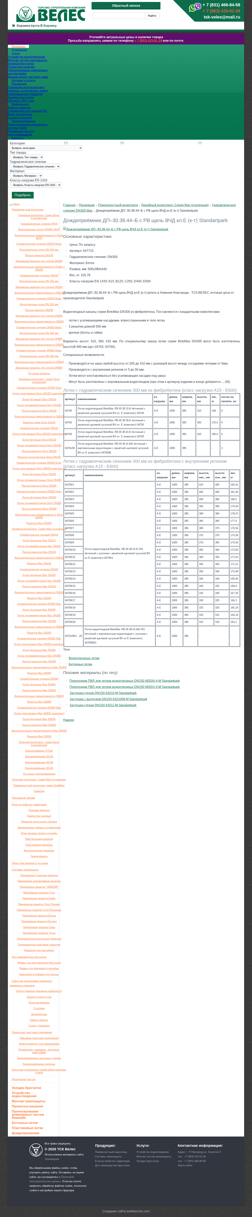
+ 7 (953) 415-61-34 (221, 10)
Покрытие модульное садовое (39, 821)
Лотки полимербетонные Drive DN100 (39, 405)
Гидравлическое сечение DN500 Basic (39, 350)
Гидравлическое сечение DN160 (39, 569)
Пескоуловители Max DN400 (39, 690)
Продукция (87, 205)
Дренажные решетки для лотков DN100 (39, 261)
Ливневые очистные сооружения (39, 1038)
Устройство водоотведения (24, 1094)
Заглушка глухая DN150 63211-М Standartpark (102, 705)
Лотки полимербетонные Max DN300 (39, 655)
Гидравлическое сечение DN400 (39, 678)
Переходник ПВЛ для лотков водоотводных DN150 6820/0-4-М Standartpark (124, 680)
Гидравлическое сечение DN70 (39, 223)
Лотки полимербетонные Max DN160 (39, 580)
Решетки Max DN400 (39, 701)
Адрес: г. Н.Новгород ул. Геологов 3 (199, 1152)
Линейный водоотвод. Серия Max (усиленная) (39, 528)
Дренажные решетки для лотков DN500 (39, 367)
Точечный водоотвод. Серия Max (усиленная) (39, 779)
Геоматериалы (39, 856)
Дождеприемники (25, 1133)
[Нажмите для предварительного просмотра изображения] (115, 229)
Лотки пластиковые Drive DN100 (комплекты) (39, 393)
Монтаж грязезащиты (28, 1101)
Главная (69, 205)
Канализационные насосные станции (39, 1058)
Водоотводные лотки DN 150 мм (39, 281)
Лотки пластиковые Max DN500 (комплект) (39, 713)
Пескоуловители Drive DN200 (39, 485)
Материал (17, 171)
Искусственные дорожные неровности (39, 991)
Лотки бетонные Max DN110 (39, 540)
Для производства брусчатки (29, 957)
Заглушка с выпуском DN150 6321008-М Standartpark (108, 699)
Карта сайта (185, 1165)
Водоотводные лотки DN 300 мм (39, 333)
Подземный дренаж (23, 797)
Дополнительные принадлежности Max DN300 (39, 667)
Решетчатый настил (23, 1079)
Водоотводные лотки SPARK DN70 (39, 229)
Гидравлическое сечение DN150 (39, 275)
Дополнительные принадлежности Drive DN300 (39, 516)
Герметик (39, 791)
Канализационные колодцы (39, 1064)
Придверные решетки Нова (39, 927)
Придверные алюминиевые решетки (39, 881)
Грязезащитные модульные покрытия (39, 938)
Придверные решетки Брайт (39, 898)
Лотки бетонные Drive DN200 (39, 474)
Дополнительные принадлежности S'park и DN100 (39, 268)
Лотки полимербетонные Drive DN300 (39, 503)
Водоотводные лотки (84, 658)
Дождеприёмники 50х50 (39, 768)
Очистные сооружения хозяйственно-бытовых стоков (39, 1071)
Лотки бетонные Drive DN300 (39, 497)
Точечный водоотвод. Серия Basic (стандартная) (39, 743)
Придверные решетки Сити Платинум (39, 910)
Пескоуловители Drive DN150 (39, 451)
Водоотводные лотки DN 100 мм (39, 249)
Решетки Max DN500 (39, 736)
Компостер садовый (39, 815)
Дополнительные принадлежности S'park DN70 (39, 237)
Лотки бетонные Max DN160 (39, 575)
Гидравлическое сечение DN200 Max (39, 603)
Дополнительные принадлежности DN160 (39, 592)
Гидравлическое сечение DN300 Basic (39, 327)
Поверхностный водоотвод (28, 209)
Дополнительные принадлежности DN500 (39, 362)
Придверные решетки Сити (39, 892)
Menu (16, 204)
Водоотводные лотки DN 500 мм (39, 356)
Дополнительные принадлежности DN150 (39, 292)
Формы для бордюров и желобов (39, 968)
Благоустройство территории (29, 804)
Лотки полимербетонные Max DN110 (39, 546)
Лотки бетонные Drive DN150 (39, 439)
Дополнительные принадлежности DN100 (39, 416)
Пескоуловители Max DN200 (39, 621)
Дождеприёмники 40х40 (39, 762)
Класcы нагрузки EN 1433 (28, 180)
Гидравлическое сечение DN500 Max (39, 707)
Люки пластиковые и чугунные (30, 863)
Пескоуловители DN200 (39, 310)
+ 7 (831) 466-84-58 (221, 4)
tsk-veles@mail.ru (222, 17)
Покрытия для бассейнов (39, 950)
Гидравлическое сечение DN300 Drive (39, 491)
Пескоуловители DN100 (39, 255)
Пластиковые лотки (27, 1128)
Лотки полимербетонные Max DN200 (39, 615)
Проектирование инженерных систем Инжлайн (28, 1114)
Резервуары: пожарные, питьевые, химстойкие (39, 1051)
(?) (66, 142)
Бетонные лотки (25, 1123)
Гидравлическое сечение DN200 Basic (39, 298)
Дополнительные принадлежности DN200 (39, 321)
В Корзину (48, 25)
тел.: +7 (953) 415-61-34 (192, 1156)
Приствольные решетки (39, 838)
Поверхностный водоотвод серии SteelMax (39, 785)
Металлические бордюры (39, 850)
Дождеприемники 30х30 (39, 756)
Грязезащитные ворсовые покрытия (39, 944)
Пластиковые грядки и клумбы (39, 833)
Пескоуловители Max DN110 (39, 552)
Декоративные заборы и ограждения (39, 827)
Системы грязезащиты (25, 869)
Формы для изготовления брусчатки (39, 962)
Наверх (68, 720)
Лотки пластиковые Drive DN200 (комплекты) (39, 468)
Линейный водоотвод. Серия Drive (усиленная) (39, 380)
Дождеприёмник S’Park (39, 750)
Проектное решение (27, 1106)
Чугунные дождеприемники (39, 773)
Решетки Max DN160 (39, 598)
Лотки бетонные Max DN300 (39, 650)
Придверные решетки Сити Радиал (39, 904)
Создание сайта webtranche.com (126, 1211)
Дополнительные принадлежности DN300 (39, 344)
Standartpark (52, 1159)
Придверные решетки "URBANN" (39, 887)
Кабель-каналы (39, 1019)
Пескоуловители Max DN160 (39, 586)
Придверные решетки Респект (39, 921)
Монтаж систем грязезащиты (153, 1156)
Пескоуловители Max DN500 (39, 725)
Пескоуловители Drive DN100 (39, 410)
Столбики (39, 1008)
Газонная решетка (39, 810)
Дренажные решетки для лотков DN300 (39, 338)
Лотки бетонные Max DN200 (39, 609)
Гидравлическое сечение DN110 (39, 534)
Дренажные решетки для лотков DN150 (39, 287)
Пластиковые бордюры (39, 844)
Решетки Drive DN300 (39, 523)
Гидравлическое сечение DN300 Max (39, 638)
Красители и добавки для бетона (39, 974)
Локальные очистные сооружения (32, 1032)
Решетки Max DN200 (39, 632)
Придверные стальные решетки (39, 875)
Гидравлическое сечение (28, 161)
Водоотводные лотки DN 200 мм (39, 304)
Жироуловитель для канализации (39, 1043)
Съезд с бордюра (39, 1025)
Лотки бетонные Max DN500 (39, 719)
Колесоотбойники (39, 1002)
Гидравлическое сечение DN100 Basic (39, 243)
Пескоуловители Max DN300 (39, 661)
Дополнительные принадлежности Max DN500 (39, 730)
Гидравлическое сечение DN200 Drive (39, 462)
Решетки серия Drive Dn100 (39, 422)
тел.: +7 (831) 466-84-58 (192, 1161)
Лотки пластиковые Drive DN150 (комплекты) (39, 433)
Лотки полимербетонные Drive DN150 (39, 445)
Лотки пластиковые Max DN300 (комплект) (39, 644)
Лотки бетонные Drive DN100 (39, 399)
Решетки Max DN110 (39, 563)
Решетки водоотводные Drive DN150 (39, 457)
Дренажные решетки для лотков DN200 (39, 315)
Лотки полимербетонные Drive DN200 (39, 480)
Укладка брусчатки (26, 1088)
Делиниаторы (39, 1014)
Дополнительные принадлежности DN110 (39, 557)
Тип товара (18, 152)
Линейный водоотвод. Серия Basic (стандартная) (39, 217)
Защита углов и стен (39, 996)
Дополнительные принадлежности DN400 (39, 696)
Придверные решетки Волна (39, 915)
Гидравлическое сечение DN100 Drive (39, 387)
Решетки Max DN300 (39, 673)
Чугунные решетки (39, 373)
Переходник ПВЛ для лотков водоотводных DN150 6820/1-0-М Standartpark (124, 687)
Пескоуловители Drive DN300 (39, 508)
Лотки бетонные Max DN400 (39, 684)
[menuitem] (18, 46)
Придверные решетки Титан (39, 933)
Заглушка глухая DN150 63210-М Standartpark (103, 693)
